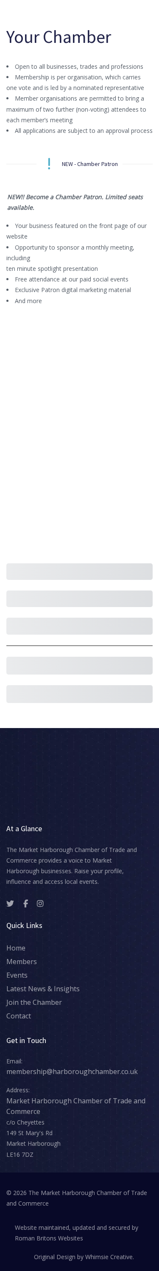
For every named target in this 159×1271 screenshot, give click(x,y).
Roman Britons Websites (49, 1238)
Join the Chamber (34, 1002)
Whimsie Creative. (109, 1257)
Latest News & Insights (43, 988)
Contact (18, 1016)
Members (21, 961)
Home (15, 948)
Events (17, 975)
